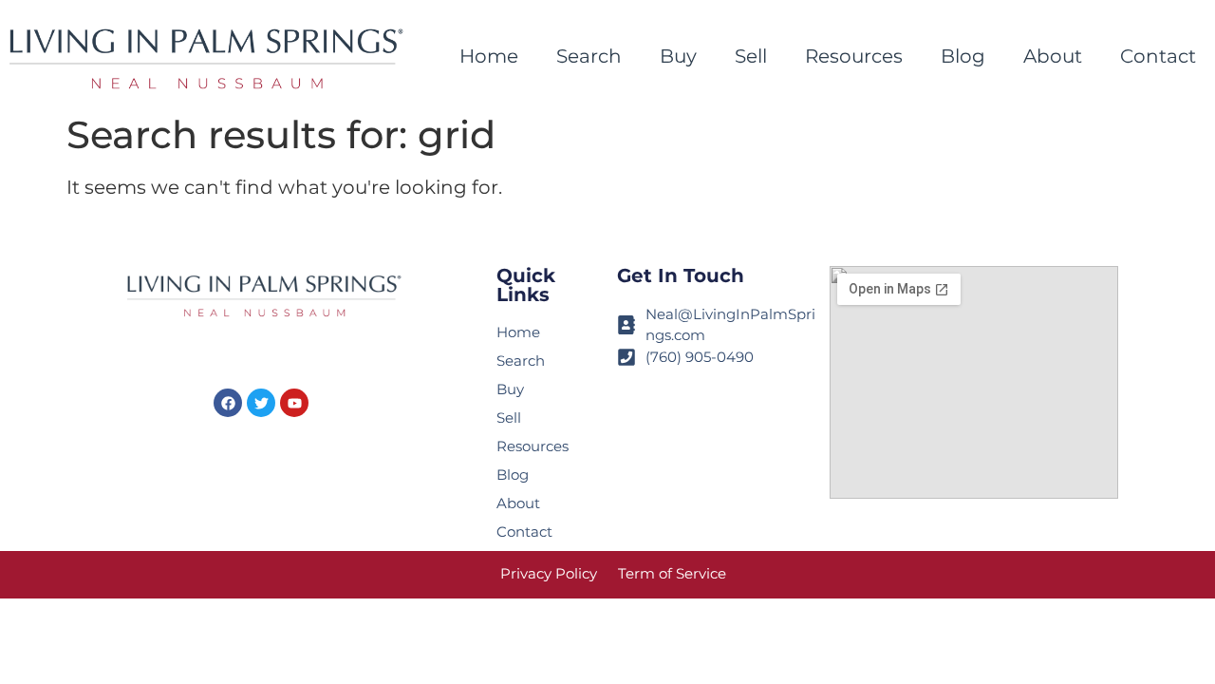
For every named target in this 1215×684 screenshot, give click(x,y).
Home (488, 56)
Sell (751, 56)
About (1052, 56)
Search (589, 56)
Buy (678, 56)
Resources (854, 56)
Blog (963, 56)
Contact (1158, 56)
